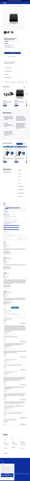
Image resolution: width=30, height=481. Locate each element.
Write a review (13, 41)
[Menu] (26, 3)
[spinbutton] (6, 51)
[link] (14, 0)
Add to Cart (5, 105)
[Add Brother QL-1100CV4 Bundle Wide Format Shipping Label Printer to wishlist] (13, 90)
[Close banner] (29, 0)
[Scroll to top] (4, 82)
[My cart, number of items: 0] (24, 3)
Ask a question (17, 41)
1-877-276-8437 (13, 448)
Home (3, 6)
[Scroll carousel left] (0, 0)
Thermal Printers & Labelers (10, 6)
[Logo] (4, 3)
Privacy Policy (2, 472)
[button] (5, 51)
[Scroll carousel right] (28, 0)
